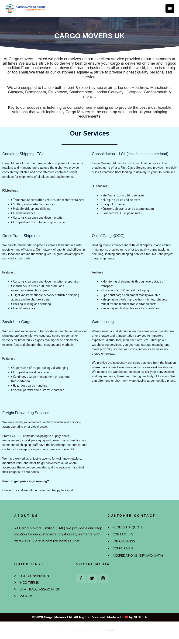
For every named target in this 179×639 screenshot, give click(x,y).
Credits (111, 630)
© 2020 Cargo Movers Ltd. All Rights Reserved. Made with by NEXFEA (89, 617)
